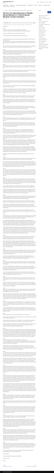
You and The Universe (42, 38)
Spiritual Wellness (30, 5)
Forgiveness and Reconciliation (43, 44)
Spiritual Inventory (12, 5)
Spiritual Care (40, 5)
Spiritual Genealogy (6, 6)
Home (4, 10)
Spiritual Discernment (47, 5)
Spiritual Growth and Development (21, 5)
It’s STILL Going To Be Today (43, 21)
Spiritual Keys (12, 6)
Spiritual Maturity (5, 5)
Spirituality (35, 5)
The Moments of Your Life (42, 30)
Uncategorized (5, 18)
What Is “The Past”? (42, 27)
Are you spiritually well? (42, 41)
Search (40, 10)
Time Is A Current (41, 33)
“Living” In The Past (42, 28)
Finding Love (41, 36)
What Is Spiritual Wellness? (43, 39)
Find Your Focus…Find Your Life (44, 15)
